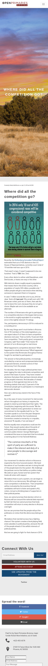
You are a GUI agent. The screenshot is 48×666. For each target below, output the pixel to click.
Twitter (25, 612)
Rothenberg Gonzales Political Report (29, 260)
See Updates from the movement (24, 573)
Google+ (25, 617)
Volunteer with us (24, 562)
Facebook (25, 607)
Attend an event (24, 567)
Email (25, 622)
